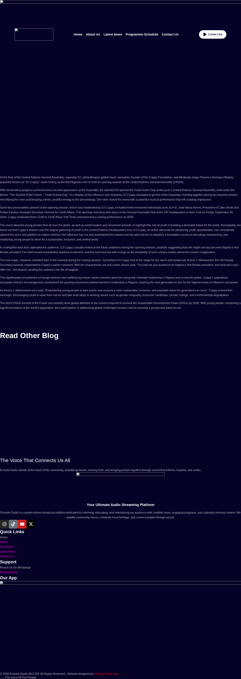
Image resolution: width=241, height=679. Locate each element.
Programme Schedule (142, 34)
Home (78, 34)
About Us (93, 34)
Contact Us (170, 34)
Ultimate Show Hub (106, 673)
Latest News (113, 34)
